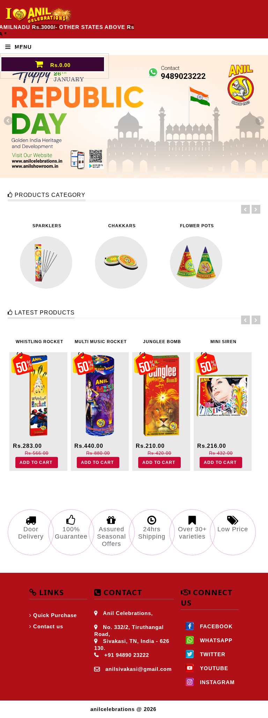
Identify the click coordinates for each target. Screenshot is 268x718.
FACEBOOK (215, 626)
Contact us (48, 626)
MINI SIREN (223, 341)
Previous (8, 121)
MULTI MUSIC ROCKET (101, 341)
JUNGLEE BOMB (162, 341)
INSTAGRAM (216, 682)
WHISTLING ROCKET (39, 341)
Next (259, 121)
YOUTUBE (213, 668)
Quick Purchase (55, 615)
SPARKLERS (46, 225)
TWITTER (211, 654)
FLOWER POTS (197, 225)
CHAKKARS (122, 225)
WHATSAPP (215, 640)
